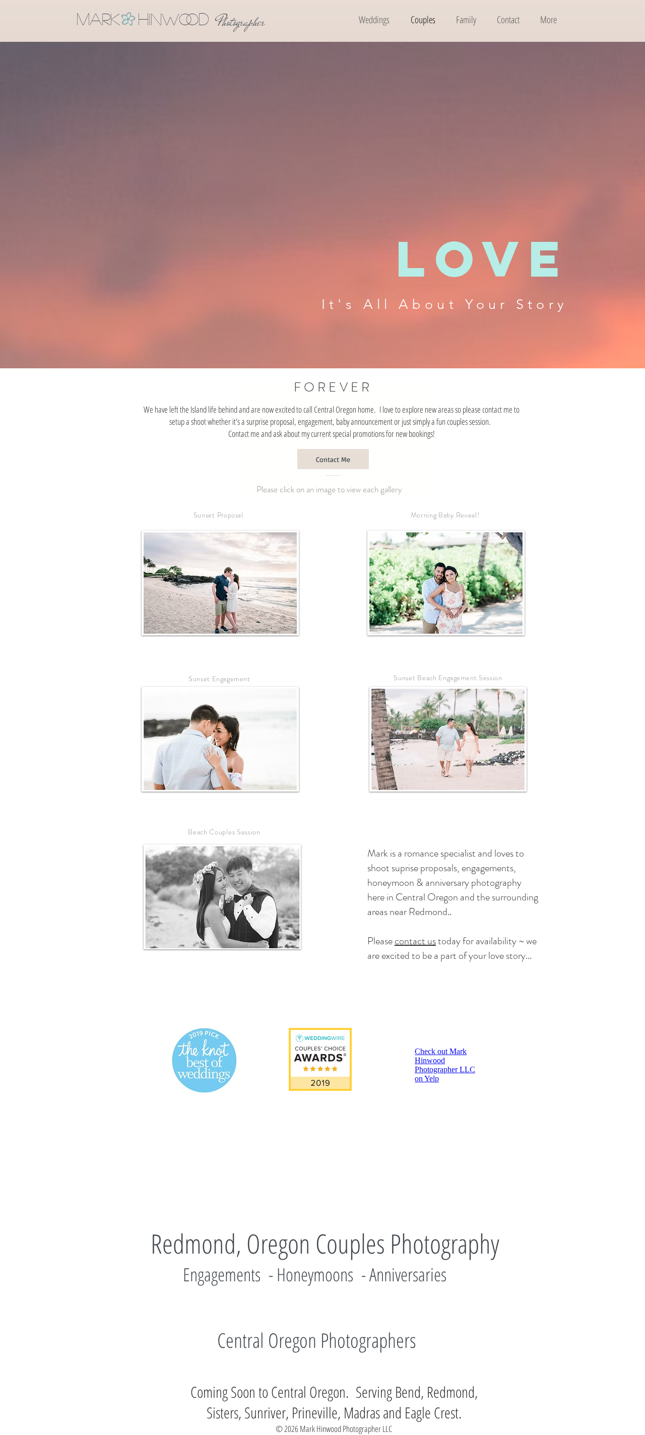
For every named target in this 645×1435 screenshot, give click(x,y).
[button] (548, 19)
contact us (415, 941)
